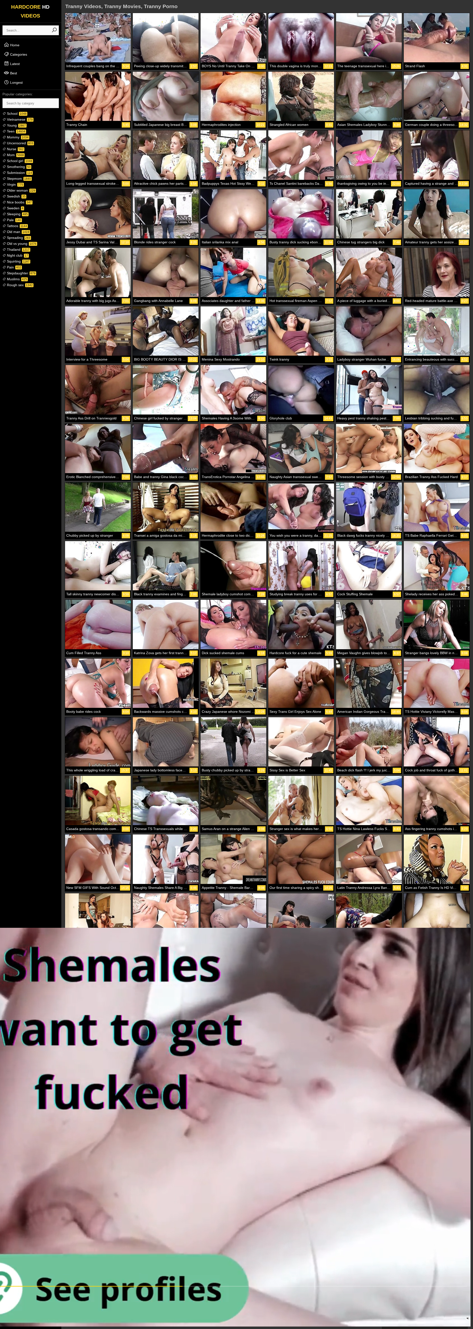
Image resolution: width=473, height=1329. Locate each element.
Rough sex (19, 285)
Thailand (18, 249)
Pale (13, 220)
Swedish (16, 196)
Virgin (14, 184)
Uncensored (19, 143)
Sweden (14, 208)
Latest (14, 64)
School (16, 114)
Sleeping (17, 214)
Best (13, 73)
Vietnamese (19, 119)
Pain (13, 267)
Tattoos (16, 226)
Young (16, 125)
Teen (15, 131)
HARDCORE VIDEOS (30, 11)
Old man (17, 232)
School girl (19, 161)
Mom (15, 155)
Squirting (18, 261)
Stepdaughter (20, 273)
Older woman (20, 190)
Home (14, 45)
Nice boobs (19, 202)
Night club (17, 255)
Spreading (18, 238)
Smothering (18, 167)
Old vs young (21, 244)
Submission (19, 173)
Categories (18, 54)
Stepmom (18, 179)
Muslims (16, 279)
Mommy (17, 137)
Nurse (15, 149)
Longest (16, 82)
